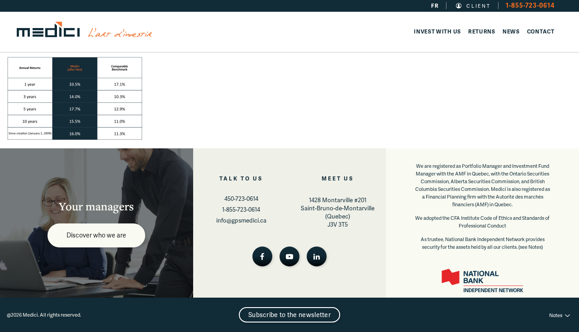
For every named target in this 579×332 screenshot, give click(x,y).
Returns (481, 31)
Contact (541, 31)
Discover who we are (96, 235)
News (511, 31)
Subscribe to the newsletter (289, 314)
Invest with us (437, 31)
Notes (555, 315)
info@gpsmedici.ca (241, 220)
